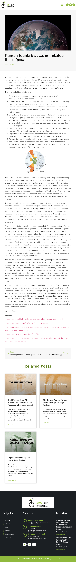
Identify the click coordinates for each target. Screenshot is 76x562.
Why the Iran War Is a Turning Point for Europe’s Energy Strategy (55, 402)
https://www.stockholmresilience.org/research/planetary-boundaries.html (35, 319)
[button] (62, 4)
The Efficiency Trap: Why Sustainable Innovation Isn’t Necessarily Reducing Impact (20, 402)
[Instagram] (73, 4)
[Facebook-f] (67, 4)
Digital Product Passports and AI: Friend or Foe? (19, 458)
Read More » (12, 425)
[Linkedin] (70, 4)
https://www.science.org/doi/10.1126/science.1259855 (26, 323)
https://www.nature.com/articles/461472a (22, 334)
